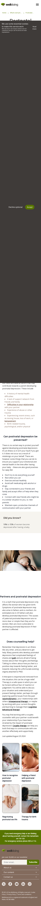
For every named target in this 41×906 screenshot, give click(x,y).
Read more (34, 28)
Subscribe (33, 862)
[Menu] (37, 4)
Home (4, 13)
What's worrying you (15, 13)
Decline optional (15, 207)
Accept (30, 207)
